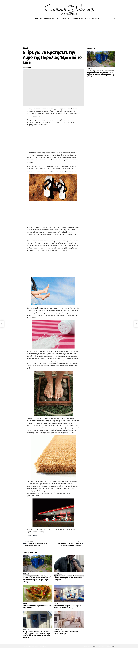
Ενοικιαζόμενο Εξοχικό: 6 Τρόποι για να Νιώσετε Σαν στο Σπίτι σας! (68, 607)
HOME (36, 18)
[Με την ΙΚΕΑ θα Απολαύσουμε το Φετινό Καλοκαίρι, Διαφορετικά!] (2, 324)
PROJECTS (98, 18)
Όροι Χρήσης (101, 646)
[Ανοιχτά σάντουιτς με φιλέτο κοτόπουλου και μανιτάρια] (37, 593)
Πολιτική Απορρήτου (110, 646)
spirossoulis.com (32, 536)
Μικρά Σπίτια (26, 573)
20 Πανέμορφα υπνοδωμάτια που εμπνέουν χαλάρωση (66, 633)
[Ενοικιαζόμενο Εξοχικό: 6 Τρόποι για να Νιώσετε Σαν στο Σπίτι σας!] (69, 593)
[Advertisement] (69, 33)
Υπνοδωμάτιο (58, 629)
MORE (91, 18)
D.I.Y (53, 18)
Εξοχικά (74, 18)
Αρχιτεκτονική (45, 18)
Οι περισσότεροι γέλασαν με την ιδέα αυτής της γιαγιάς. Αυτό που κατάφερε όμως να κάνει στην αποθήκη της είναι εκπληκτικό (36, 634)
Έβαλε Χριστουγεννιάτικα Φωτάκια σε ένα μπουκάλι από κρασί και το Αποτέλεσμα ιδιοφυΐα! (69, 578)
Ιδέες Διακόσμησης (63, 18)
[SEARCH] (114, 19)
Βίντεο (59, 573)
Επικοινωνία (87, 646)
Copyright (94, 646)
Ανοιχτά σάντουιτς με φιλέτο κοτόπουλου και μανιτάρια (37, 607)
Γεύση (24, 603)
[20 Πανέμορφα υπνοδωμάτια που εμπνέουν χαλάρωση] (69, 619)
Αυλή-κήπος (83, 18)
